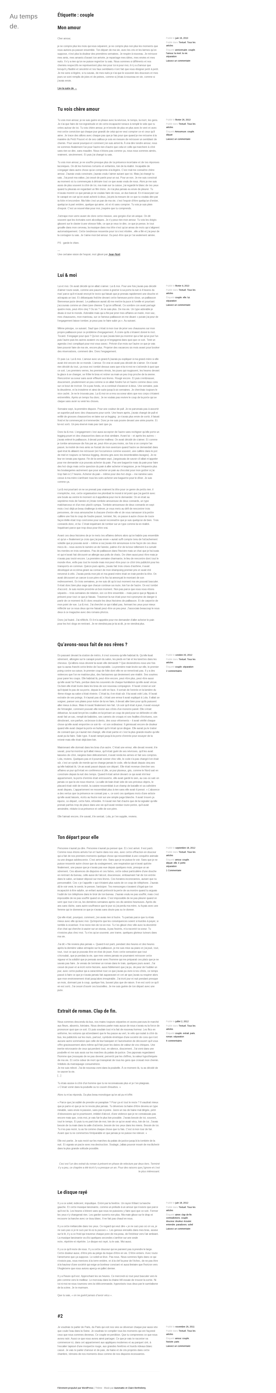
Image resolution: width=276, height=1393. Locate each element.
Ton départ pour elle (78, 837)
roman (169, 1036)
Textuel (182, 42)
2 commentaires (174, 671)
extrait (186, 1033)
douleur (179, 1221)
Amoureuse (180, 131)
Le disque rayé (72, 1192)
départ (169, 135)
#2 (60, 1316)
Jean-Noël (114, 254)
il (178, 863)
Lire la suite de (67, 88)
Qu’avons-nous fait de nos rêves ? (92, 644)
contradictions (173, 1218)
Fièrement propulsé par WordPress (75, 1388)
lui (189, 297)
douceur (170, 1221)
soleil (190, 1224)
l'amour (169, 53)
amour (178, 860)
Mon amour (69, 27)
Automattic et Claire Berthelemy (130, 1388)
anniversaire (181, 50)
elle (184, 297)
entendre (170, 1224)
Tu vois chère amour (78, 109)
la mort (177, 53)
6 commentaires (174, 1041)
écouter (187, 1221)
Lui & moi (67, 275)
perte (182, 863)
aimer (177, 1215)
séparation (171, 56)
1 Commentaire (173, 870)
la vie (184, 53)
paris (192, 1033)
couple (191, 50)
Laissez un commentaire (178, 61)
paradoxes (181, 1224)
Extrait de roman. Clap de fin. (87, 1011)
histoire (169, 1342)
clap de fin (186, 1215)
